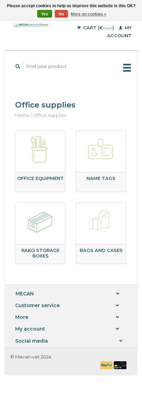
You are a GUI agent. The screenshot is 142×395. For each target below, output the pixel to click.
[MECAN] (32, 25)
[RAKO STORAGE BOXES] (40, 222)
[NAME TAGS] (101, 150)
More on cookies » (88, 14)
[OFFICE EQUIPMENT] (40, 150)
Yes (44, 14)
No (61, 14)
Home (22, 115)
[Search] (18, 66)
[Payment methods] (107, 364)
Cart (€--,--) (98, 27)
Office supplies (49, 115)
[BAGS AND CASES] (101, 222)
